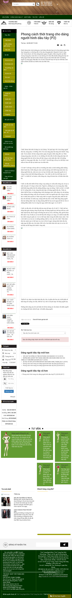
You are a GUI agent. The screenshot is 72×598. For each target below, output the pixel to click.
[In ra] (62, 45)
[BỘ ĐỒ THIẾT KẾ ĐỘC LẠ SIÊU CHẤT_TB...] (4, 269)
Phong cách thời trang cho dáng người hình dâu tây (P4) (39, 363)
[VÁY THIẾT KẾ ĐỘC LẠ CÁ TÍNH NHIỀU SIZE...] (4, 300)
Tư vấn (36, 428)
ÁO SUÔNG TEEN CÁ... (10, 237)
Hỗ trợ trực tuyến (58, 596)
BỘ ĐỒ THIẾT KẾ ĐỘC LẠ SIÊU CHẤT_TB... (11, 271)
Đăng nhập (9, 391)
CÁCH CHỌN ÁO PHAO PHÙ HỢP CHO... (23, 510)
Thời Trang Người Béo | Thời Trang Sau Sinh (29, 594)
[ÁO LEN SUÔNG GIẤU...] (4, 187)
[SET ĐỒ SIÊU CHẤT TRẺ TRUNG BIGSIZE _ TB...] (4, 285)
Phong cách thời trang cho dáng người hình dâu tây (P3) (39, 365)
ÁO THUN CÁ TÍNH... (11, 217)
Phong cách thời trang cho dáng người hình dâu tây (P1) (39, 374)
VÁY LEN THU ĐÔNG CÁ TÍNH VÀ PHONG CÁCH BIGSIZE (39, 356)
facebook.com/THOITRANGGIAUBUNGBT (55, 576)
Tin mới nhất (6, 489)
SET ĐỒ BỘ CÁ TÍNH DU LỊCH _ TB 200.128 (10, 333)
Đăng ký (12, 396)
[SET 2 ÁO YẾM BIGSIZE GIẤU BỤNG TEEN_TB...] (4, 254)
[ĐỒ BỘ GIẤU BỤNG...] (4, 207)
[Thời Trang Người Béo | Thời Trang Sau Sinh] (6, 2)
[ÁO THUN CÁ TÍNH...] (4, 217)
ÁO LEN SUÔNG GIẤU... (9, 188)
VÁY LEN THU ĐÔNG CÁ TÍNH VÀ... (23, 497)
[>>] (64, 544)
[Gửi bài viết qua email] (58, 45)
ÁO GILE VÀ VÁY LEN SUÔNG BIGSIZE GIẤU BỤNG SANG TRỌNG (41, 361)
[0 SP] (57, 4)
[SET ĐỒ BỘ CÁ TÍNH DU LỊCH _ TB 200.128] (4, 332)
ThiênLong (17, 494)
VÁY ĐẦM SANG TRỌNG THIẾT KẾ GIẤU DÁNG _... (10, 320)
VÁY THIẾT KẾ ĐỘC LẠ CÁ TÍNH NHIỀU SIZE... (11, 302)
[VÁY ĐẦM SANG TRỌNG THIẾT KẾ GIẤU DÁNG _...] (4, 317)
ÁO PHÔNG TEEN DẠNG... (11, 227)
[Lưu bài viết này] (65, 45)
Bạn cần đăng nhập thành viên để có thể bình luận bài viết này (41, 339)
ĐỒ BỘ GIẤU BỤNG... (11, 207)
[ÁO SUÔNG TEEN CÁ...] (4, 237)
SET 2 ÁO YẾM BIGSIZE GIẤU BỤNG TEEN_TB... (11, 255)
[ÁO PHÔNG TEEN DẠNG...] (4, 227)
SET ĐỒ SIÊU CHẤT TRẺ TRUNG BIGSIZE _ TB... (11, 288)
